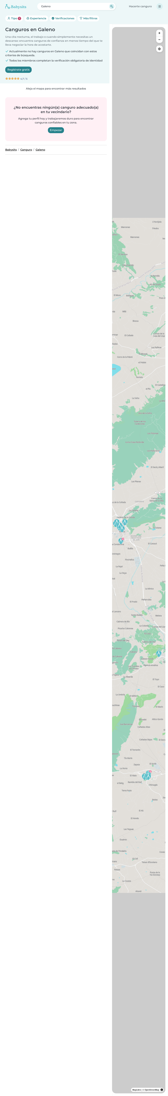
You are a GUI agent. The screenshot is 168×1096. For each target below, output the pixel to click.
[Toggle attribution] (162, 1090)
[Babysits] (15, 6)
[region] (138, 560)
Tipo (15, 18)
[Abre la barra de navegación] (160, 6)
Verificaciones (64, 18)
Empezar (56, 130)
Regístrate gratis (18, 69)
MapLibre (136, 1089)
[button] (121, 541)
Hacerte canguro (140, 6)
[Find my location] (159, 48)
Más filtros (90, 18)
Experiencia (38, 18)
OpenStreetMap (152, 1089)
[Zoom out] (159, 39)
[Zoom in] (159, 33)
